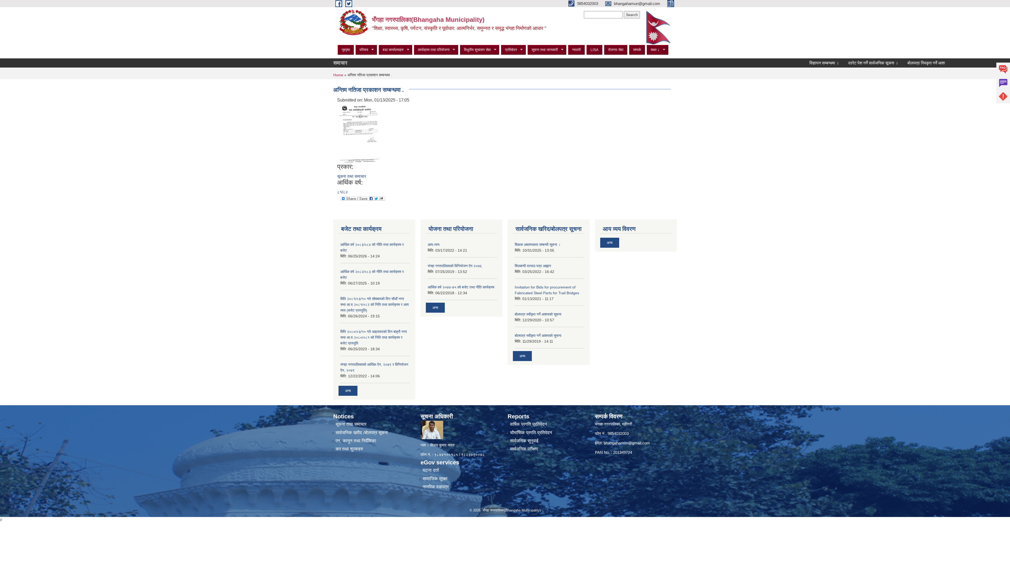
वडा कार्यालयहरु (391, 50)
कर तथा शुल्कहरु (349, 449)
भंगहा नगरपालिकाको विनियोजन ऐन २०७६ (455, 266)
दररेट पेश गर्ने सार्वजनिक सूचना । (851, 63)
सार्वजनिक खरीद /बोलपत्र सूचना (362, 432)
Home (338, 75)
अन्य (348, 391)
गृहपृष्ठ (346, 50)
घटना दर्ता (431, 470)
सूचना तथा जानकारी (543, 50)
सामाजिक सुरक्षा (435, 478)
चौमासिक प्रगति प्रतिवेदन (531, 432)
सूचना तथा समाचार (351, 176)
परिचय (362, 50)
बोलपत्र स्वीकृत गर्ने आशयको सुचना (538, 335)
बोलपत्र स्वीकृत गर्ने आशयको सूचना (538, 314)
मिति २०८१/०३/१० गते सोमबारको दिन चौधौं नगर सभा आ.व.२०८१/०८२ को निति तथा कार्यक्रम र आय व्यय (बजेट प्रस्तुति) (374, 304)
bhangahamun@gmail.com (627, 443)
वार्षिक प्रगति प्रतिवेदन (528, 424)
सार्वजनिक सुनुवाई (524, 440)
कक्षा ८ (653, 50)
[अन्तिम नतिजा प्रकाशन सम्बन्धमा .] (359, 133)
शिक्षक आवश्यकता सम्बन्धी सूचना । (537, 244)
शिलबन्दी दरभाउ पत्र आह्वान (533, 266)
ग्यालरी (576, 50)
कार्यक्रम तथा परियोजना (432, 50)
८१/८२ (342, 192)
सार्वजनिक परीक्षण (524, 449)
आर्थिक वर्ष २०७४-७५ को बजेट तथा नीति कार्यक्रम (461, 287)
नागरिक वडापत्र (436, 486)
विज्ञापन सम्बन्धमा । (802, 63)
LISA (594, 50)
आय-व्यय (434, 244)
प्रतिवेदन (509, 50)
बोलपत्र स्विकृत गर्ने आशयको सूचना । (914, 63)
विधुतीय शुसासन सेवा (475, 50)
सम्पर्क (637, 50)
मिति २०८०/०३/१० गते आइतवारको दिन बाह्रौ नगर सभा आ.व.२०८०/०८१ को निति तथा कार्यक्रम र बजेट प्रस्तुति (373, 337)
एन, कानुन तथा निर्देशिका (356, 440)
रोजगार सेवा (615, 50)
